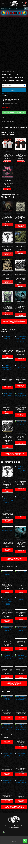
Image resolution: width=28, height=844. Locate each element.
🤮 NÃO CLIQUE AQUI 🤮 (14, 13)
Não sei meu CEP (6, 93)
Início (3, 70)
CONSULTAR (14, 90)
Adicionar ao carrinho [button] (7, 224)
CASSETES (7, 70)
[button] (3, 3)
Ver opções (7, 161)
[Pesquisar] (26, 8)
